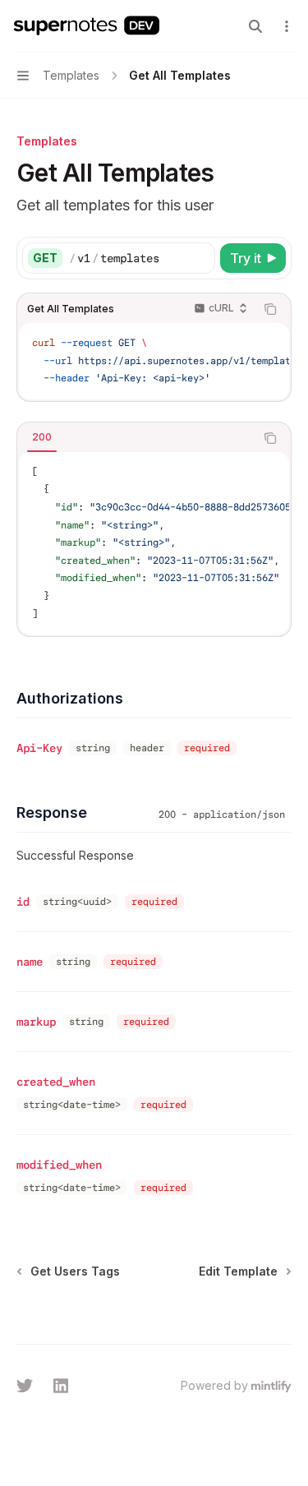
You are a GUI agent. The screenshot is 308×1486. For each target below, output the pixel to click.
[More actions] (286, 26)
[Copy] (199, 258)
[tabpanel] (154, 543)
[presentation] (154, 361)
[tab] (42, 437)
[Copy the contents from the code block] (270, 309)
